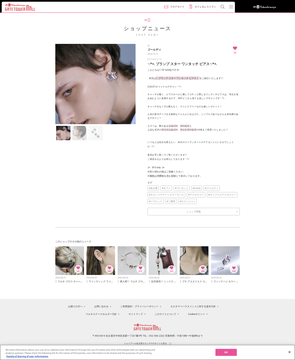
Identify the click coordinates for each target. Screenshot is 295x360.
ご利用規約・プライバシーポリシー (139, 306)
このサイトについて (165, 314)
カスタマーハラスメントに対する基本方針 (193, 306)
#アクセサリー (196, 194)
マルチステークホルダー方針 (101, 314)
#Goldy (197, 188)
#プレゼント (181, 188)
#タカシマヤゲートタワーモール (166, 194)
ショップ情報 (193, 211)
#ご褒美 (171, 201)
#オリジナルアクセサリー (222, 194)
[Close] (289, 352)
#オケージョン (187, 201)
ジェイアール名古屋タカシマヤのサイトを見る (145, 343)
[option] (95, 84)
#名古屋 (153, 188)
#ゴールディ (211, 188)
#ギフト (166, 188)
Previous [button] (59, 84)
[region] (147, 352)
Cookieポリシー (196, 314)
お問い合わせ (101, 306)
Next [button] (131, 84)
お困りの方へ (75, 306)
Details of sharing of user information (27, 356)
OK (226, 352)
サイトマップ (136, 314)
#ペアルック (155, 201)
